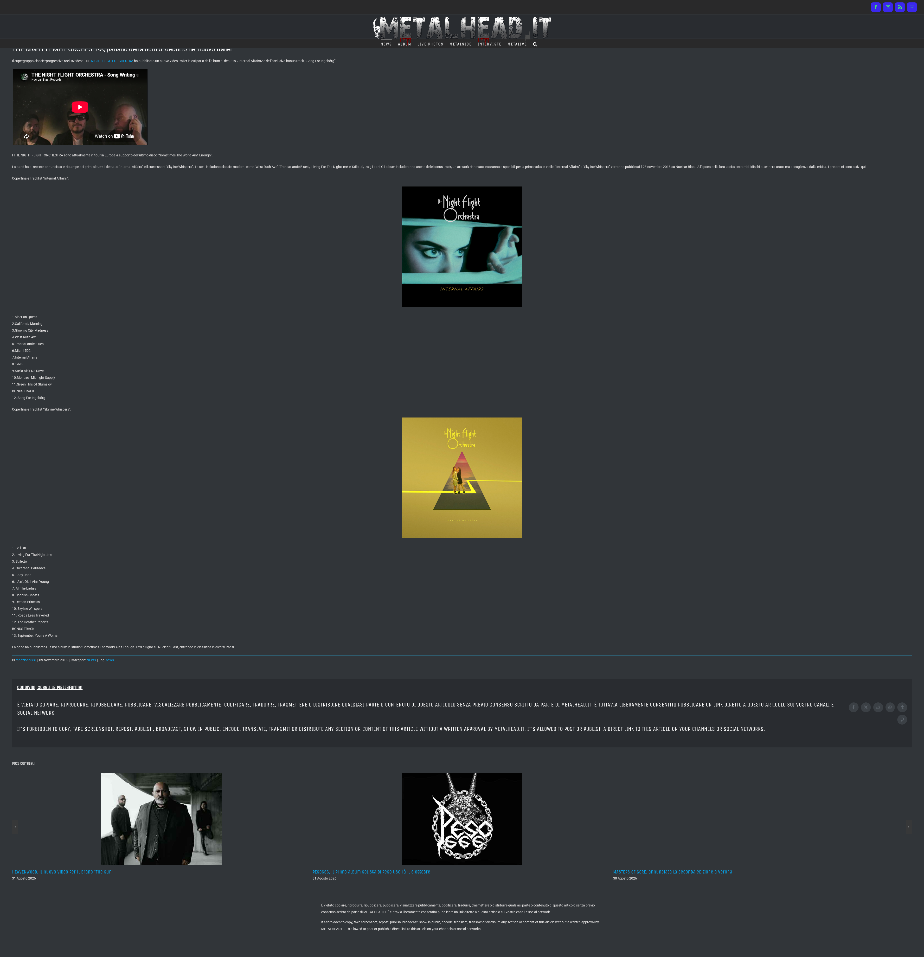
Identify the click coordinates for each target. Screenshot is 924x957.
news (110, 660)
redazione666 (26, 660)
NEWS (91, 660)
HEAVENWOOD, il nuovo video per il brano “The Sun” (62, 872)
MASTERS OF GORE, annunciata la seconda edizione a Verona (672, 872)
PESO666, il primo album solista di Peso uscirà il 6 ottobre (371, 872)
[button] (535, 43)
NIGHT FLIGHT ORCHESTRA (112, 61)
